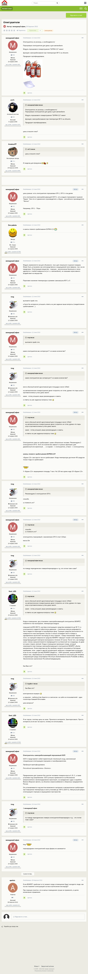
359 (13, 314)
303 (13, 55)
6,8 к (13, 608)
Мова (36, 966)
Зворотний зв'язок (47, 966)
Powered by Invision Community (44, 971)
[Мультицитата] (24, 93)
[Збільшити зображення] (42, 163)
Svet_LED (12, 591)
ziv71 (12, 100)
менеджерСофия (19, 26)
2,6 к (13, 161)
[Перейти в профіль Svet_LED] (13, 599)
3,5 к (13, 242)
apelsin (12, 880)
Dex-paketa (12, 225)
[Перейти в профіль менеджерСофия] (4, 26)
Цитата (29, 93)
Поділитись (21, 30)
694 (13, 117)
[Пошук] (57, 3)
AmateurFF (12, 144)
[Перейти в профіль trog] (13, 304)
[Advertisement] (48, 182)
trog (12, 297)
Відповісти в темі (76, 15)
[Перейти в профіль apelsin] (13, 888)
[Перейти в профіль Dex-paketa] (13, 232)
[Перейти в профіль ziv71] (13, 107)
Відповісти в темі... (21, 917)
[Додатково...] (82, 38)
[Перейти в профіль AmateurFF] (13, 151)
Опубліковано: (31, 38)
